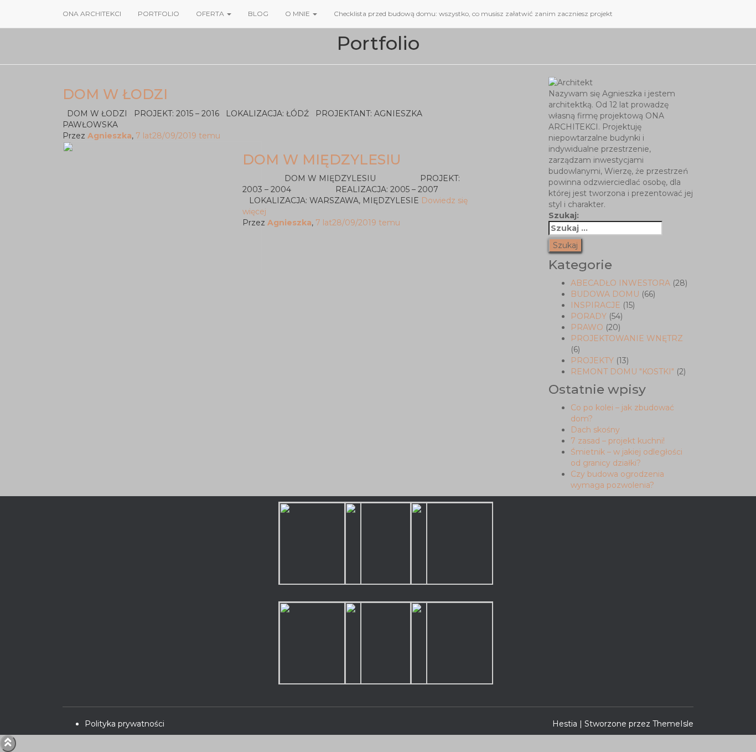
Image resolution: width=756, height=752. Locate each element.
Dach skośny (595, 430)
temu (178, 136)
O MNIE (298, 13)
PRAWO (587, 327)
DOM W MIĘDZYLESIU (321, 159)
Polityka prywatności (124, 724)
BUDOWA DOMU (605, 294)
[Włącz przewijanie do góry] (8, 743)
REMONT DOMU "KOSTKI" (622, 372)
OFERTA (211, 13)
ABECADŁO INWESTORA (620, 283)
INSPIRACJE (595, 305)
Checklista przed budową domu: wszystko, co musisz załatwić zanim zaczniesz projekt (473, 13)
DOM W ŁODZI (115, 94)
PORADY (589, 316)
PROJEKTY (592, 360)
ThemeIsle (673, 724)
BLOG (258, 13)
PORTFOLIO (158, 13)
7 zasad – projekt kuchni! (618, 441)
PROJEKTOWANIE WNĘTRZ (627, 338)
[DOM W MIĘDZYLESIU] (162, 207)
